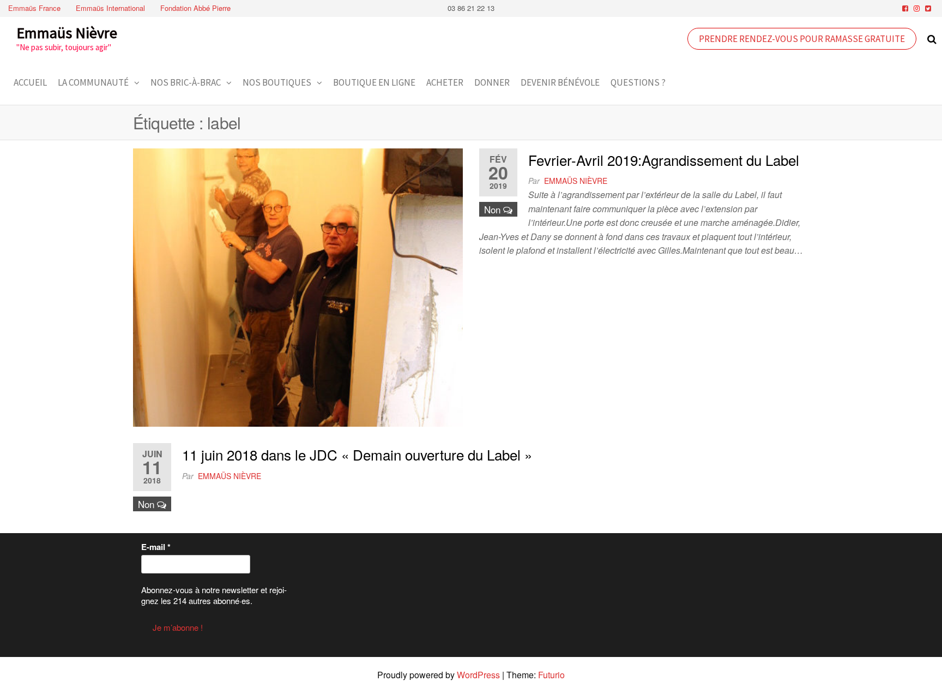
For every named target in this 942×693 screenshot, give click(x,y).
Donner (492, 82)
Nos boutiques (277, 82)
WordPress (478, 674)
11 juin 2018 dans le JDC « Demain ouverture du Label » (357, 454)
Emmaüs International (110, 8)
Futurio (551, 674)
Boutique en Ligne (374, 82)
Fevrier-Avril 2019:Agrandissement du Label (663, 160)
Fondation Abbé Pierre (195, 8)
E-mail (156, 546)
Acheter (444, 82)
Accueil (30, 82)
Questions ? (638, 82)
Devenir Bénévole (560, 82)
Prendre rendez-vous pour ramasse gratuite (802, 39)
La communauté (93, 82)
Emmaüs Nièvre (66, 33)
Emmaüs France (34, 8)
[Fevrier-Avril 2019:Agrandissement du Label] (298, 286)
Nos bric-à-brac (185, 82)
